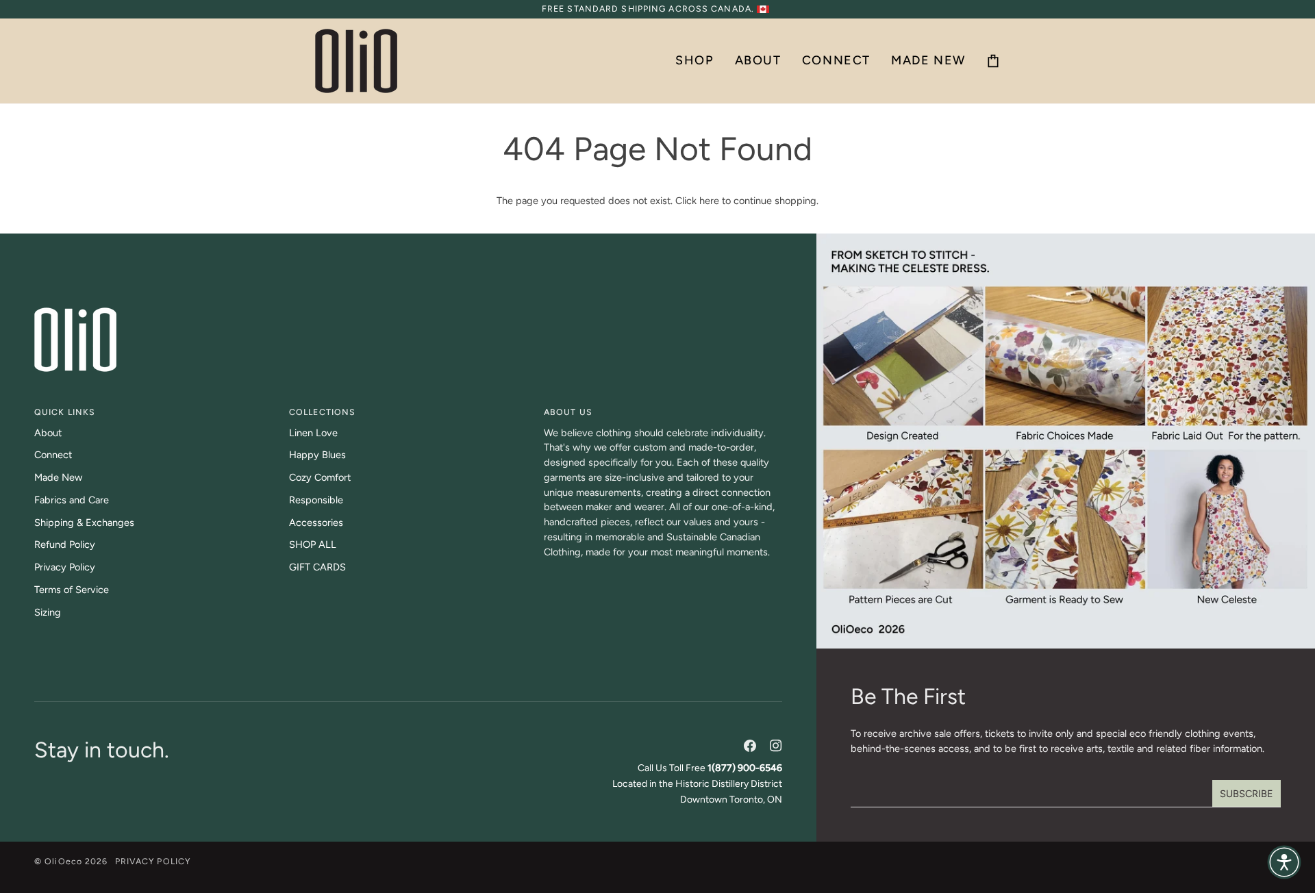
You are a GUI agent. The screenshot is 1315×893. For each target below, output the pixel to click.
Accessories (316, 522)
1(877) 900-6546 (744, 768)
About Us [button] (568, 412)
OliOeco (63, 861)
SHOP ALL (312, 544)
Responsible (316, 500)
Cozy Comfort (320, 477)
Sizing (47, 612)
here (709, 200)
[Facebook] (750, 746)
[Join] (1246, 793)
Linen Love (313, 433)
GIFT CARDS (317, 567)
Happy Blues (317, 455)
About (48, 433)
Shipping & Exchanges (84, 522)
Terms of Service (71, 589)
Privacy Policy (64, 567)
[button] (694, 60)
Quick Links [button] (64, 412)
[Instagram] (776, 746)
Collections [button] (322, 412)
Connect (53, 455)
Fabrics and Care (71, 500)
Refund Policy (64, 544)
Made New (58, 477)
